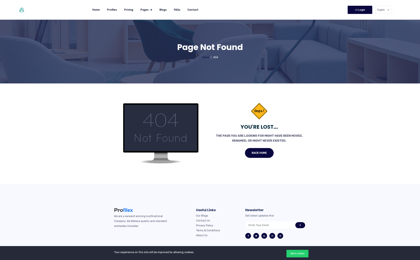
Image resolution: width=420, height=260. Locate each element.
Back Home (259, 152)
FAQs (177, 9)
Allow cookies (297, 253)
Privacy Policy (204, 225)
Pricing (128, 9)
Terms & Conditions (208, 230)
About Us (201, 235)
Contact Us (203, 220)
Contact (193, 9)
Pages (144, 9)
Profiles (112, 9)
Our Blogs (202, 215)
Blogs (163, 9)
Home (96, 9)
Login (361, 9)
